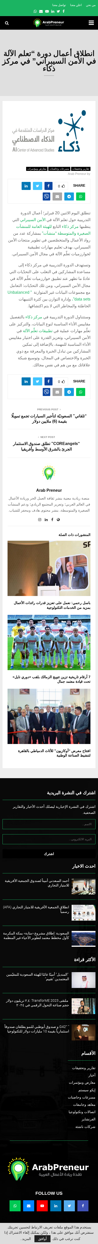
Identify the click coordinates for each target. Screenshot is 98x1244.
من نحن (90, 5)
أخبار (91, 1075)
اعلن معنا (76, 5)
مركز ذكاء (70, 226)
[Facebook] (82, 1205)
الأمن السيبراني (32, 220)
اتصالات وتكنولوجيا (82, 1112)
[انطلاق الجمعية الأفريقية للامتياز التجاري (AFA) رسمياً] (83, 913)
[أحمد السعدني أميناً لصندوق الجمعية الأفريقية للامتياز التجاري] (83, 886)
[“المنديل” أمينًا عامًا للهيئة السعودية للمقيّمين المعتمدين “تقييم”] (83, 980)
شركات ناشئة (85, 1127)
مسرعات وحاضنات (59, 168)
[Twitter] (69, 1205)
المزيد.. (25, 1238)
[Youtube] (42, 1205)
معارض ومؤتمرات (36, 168)
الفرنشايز (88, 1119)
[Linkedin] (55, 1205)
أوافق (42, 1239)
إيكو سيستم (86, 1090)
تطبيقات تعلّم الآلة (38, 331)
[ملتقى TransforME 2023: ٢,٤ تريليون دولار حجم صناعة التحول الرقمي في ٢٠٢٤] (83, 1006)
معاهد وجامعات (84, 1105)
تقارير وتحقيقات (80, 168)
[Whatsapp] (15, 1205)
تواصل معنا (59, 5)
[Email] (28, 1205)
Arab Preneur (77, 174)
